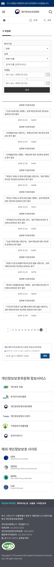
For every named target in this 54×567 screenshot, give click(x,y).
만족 (15, 351)
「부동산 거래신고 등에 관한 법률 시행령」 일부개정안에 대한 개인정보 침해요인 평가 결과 (27, 199)
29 (38, 330)
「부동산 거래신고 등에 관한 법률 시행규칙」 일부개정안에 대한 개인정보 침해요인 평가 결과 (27, 178)
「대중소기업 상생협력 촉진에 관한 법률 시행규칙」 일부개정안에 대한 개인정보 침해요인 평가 (27, 265)
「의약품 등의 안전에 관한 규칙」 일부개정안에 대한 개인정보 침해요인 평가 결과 (26, 221)
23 (19, 330)
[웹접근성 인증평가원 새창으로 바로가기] (27, 546)
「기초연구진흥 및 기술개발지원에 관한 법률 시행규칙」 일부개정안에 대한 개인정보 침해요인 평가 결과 (27, 308)
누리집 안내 (41, 503)
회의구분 (8, 43)
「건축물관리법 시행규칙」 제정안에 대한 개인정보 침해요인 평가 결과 (27, 134)
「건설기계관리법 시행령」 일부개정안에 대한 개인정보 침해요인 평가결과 (27, 112)
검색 (6, 54)
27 (32, 330)
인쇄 (35, 20)
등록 (45, 356)
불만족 (27, 351)
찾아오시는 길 (22, 503)
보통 (21, 351)
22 (16, 330)
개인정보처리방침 (8, 503)
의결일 (7, 70)
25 (25, 330)
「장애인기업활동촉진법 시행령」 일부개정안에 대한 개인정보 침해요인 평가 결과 (27, 286)
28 (35, 330)
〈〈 (7, 329)
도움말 (32, 503)
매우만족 (9, 351)
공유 (49, 20)
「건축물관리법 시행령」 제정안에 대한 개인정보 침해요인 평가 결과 (27, 156)
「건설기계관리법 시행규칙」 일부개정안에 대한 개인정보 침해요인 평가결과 (27, 243)
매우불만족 (35, 351)
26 (28, 330)
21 (13, 330)
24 (22, 330)
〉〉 (46, 329)
